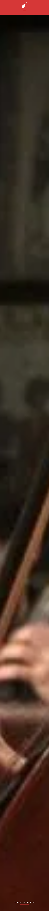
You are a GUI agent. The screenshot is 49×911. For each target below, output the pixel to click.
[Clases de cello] (24, 5)
